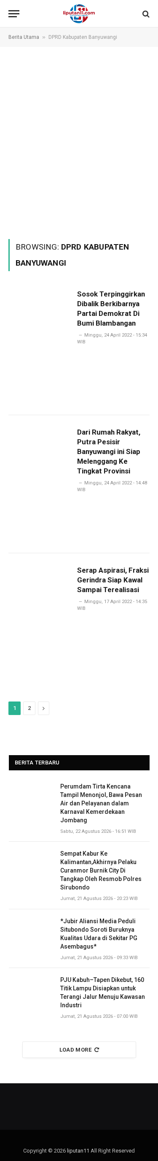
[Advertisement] (79, 142)
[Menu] (13, 13)
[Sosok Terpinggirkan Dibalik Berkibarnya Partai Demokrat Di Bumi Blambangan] (39, 346)
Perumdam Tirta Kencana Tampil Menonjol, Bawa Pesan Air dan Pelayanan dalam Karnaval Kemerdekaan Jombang (101, 803)
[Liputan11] (79, 13)
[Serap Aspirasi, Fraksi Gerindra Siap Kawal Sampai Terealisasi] (39, 622)
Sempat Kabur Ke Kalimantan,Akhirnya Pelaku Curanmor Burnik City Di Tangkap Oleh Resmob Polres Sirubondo (101, 870)
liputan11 (78, 1150)
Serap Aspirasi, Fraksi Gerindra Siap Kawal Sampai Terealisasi (113, 580)
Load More (75, 1050)
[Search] (145, 13)
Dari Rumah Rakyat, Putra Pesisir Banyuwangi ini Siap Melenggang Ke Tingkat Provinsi (108, 451)
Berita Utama (23, 37)
